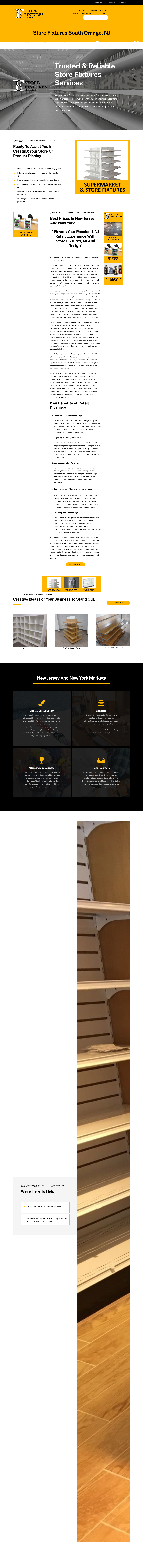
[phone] (18, 2)
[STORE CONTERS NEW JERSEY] (25, 212)
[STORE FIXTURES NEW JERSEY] (113, 212)
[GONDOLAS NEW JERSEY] (102, 140)
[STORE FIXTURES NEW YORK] (71, 577)
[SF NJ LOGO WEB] (28, 9)
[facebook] (15, 2)
